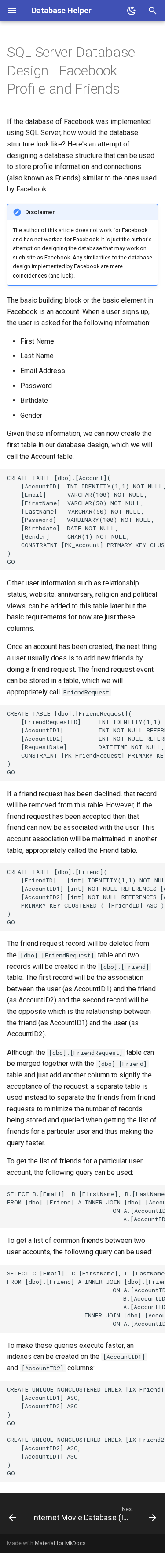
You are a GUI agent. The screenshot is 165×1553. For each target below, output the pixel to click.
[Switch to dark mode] (131, 10)
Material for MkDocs (60, 1543)
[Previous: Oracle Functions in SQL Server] (12, 1516)
